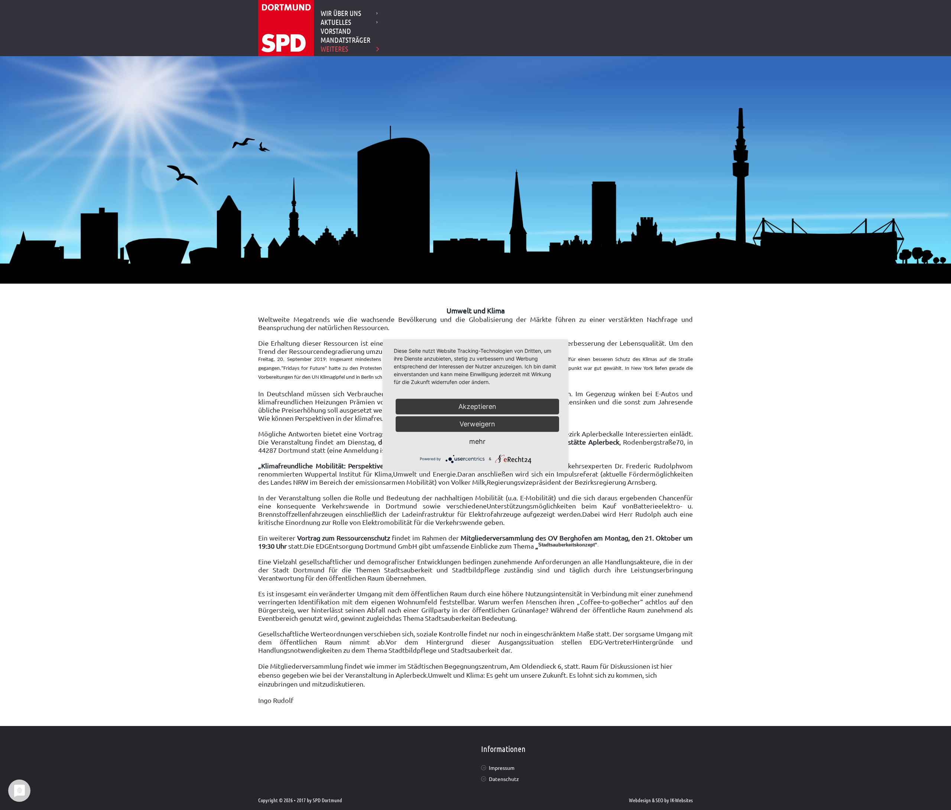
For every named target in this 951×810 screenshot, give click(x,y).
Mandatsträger (345, 40)
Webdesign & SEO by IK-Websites (661, 800)
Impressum (502, 767)
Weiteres (334, 49)
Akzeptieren (477, 406)
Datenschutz (504, 778)
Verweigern (477, 423)
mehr (477, 441)
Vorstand (336, 31)
